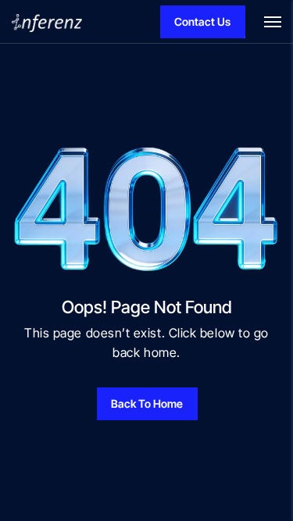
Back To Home (147, 403)
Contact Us (202, 21)
